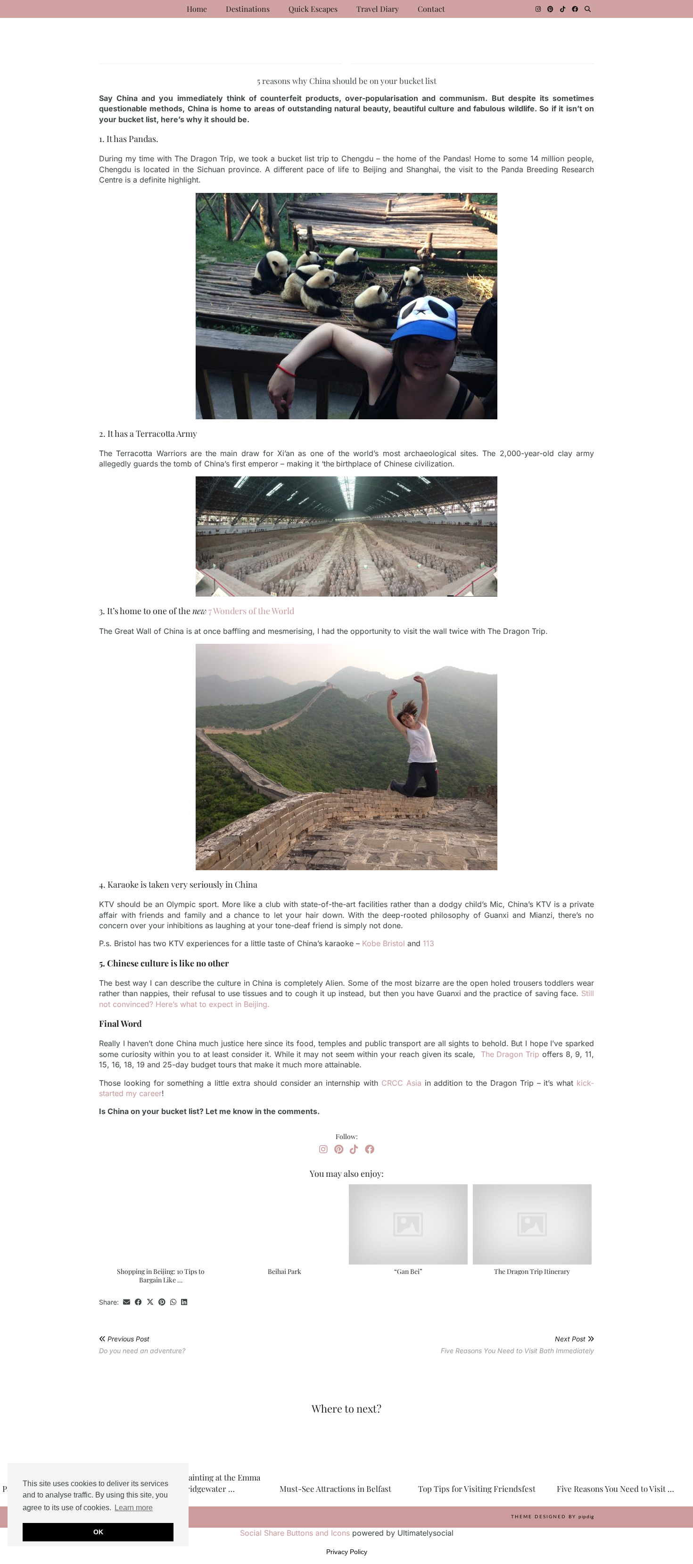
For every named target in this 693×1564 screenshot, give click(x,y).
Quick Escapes (313, 9)
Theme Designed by (552, 1516)
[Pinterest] (550, 9)
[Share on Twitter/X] (150, 1302)
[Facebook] (575, 9)
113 (430, 943)
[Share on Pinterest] (162, 1302)
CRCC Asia (401, 1083)
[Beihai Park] (284, 1224)
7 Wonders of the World (251, 610)
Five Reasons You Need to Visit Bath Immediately (517, 1345)
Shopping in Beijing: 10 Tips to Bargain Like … (161, 1275)
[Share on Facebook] (138, 1302)
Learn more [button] (134, 1508)
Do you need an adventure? (142, 1345)
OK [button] (98, 1532)
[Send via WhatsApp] (173, 1302)
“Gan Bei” (408, 1271)
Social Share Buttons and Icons (295, 1533)
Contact (431, 9)
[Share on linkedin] (184, 1302)
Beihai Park (284, 1271)
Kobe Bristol (383, 943)
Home (197, 9)
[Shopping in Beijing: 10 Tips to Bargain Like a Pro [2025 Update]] (160, 1224)
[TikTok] (562, 9)
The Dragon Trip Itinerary (532, 1271)
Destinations (248, 9)
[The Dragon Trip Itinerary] (532, 1224)
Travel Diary (377, 9)
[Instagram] (538, 9)
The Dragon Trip (508, 1054)
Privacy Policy (346, 1552)
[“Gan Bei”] (408, 1224)
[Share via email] (126, 1302)
